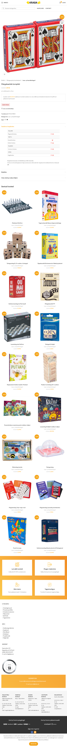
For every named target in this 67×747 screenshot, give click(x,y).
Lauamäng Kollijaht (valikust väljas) (50, 427)
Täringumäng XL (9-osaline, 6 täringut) (17, 263)
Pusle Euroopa (17, 548)
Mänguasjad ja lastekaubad (14, 80)
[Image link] (9, 666)
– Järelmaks (5, 616)
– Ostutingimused (7, 608)
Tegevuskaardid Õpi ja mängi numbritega (50, 223)
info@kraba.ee (10, 654)
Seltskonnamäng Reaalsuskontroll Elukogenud (50, 548)
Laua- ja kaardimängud (29, 80)
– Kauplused (5, 630)
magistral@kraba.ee (9, 710)
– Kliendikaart (5, 632)
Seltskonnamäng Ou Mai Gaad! (17, 304)
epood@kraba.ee (34, 684)
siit (8, 164)
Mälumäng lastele (17, 467)
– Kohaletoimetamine (8, 612)
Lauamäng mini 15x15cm (17, 344)
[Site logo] (33, 2)
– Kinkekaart (5, 634)
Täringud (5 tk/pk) (50, 344)
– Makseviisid (5, 614)
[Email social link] (7, 119)
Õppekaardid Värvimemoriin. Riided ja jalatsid (50, 263)
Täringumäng (49, 467)
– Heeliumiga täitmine (8, 628)
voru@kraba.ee (57, 708)
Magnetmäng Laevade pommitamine (50, 507)
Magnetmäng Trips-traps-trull (17, 507)
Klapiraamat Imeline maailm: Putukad (17, 384)
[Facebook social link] (5, 119)
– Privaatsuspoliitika (7, 610)
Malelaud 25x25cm (17, 223)
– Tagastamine (6, 618)
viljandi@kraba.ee (45, 712)
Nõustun (33, 743)
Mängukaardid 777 (50, 304)
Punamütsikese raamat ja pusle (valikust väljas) (17, 425)
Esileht (3, 80)
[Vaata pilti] (5, 74)
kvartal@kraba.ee (19, 708)
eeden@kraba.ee (35, 710)
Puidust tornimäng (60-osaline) (50, 384)
